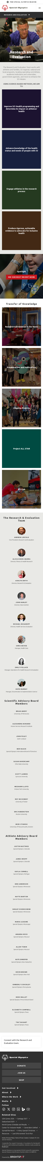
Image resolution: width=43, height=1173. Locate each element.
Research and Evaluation (15, 15)
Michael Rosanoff (21, 624)
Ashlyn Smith (21, 580)
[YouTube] (28, 1110)
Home (4, 1137)
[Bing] (23, 1110)
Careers (26, 1137)
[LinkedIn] (18, 1110)
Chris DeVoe (21, 646)
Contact (32, 1137)
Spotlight (21, 271)
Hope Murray (22, 689)
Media (5, 1101)
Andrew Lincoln (21, 537)
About (5, 1092)
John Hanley (21, 602)
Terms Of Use (19, 1137)
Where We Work (10, 1097)
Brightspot (5, 1146)
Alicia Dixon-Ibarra (21, 559)
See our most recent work (21, 277)
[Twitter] (8, 1110)
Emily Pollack (21, 667)
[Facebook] (4, 1110)
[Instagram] (13, 1110)
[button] (39, 8)
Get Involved (8, 1088)
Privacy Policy (10, 1137)
